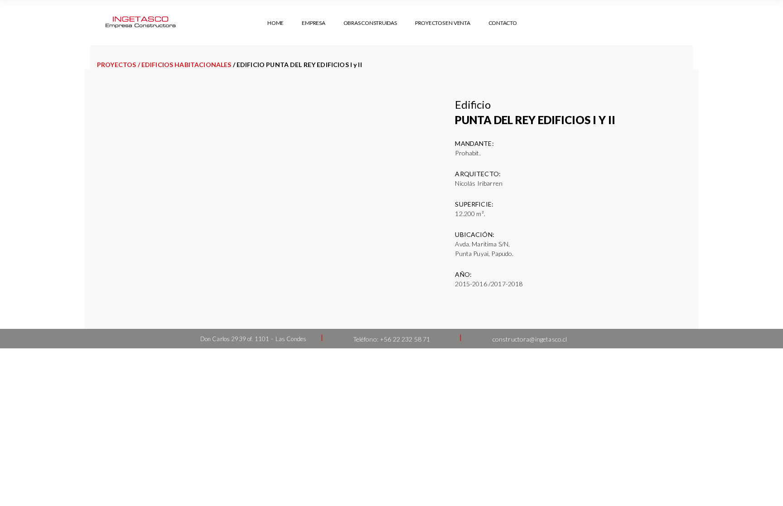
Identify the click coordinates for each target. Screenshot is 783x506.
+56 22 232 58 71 (405, 339)
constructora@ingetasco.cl (530, 339)
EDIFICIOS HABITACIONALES (186, 64)
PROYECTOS (116, 64)
